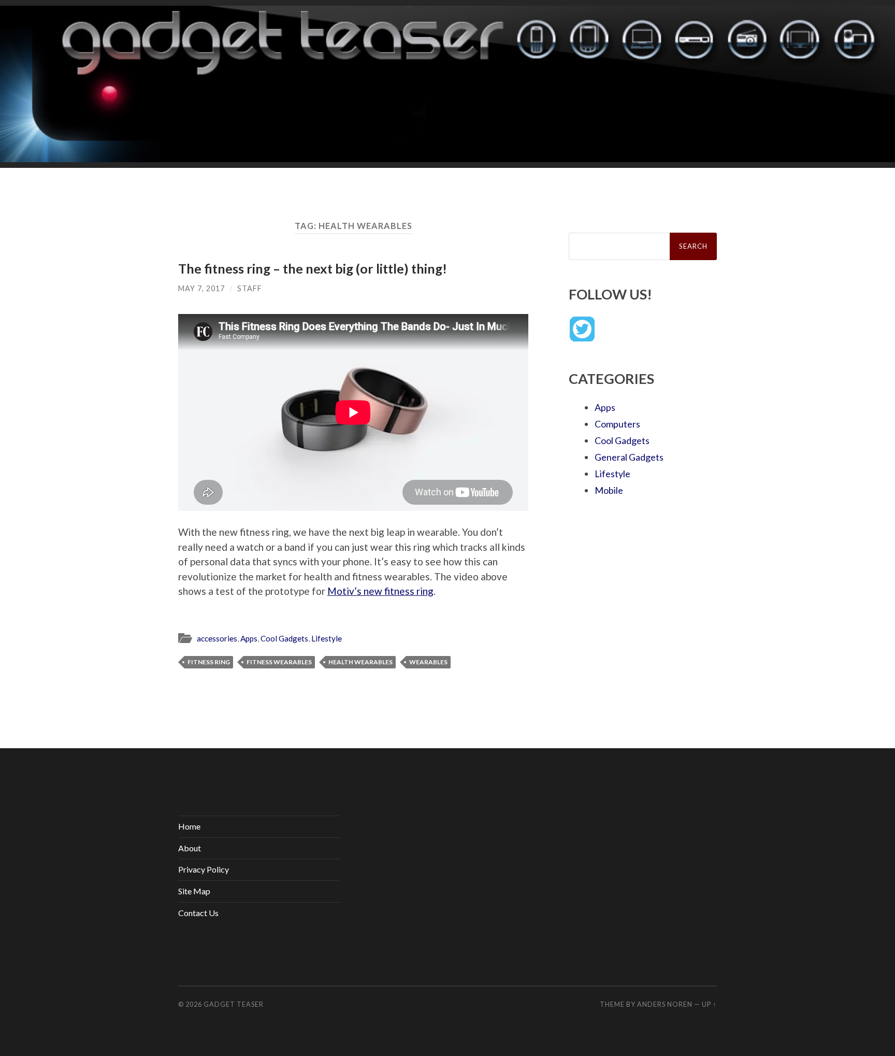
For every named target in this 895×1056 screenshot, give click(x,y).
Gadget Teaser (234, 1004)
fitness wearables (279, 662)
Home (189, 826)
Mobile (609, 490)
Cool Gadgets (284, 638)
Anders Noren (664, 1004)
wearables (428, 662)
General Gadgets (629, 457)
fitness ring (208, 662)
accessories (217, 638)
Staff (249, 288)
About (189, 848)
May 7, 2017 (201, 288)
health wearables (360, 662)
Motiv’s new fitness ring (380, 591)
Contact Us (198, 913)
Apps (248, 638)
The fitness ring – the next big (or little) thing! (312, 268)
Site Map (194, 891)
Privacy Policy (203, 869)
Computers (617, 424)
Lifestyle (326, 638)
